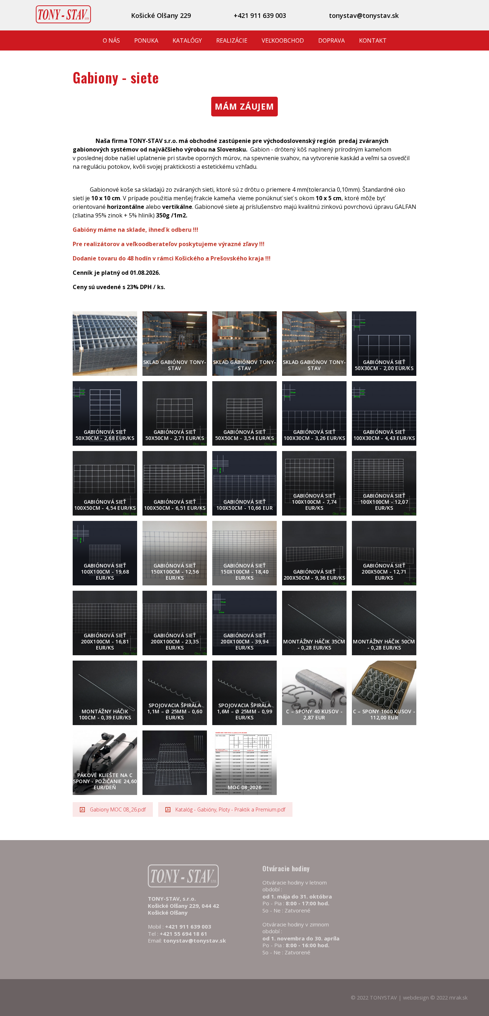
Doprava (331, 40)
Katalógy (187, 40)
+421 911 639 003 (260, 15)
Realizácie (231, 40)
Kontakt (373, 40)
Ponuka (146, 40)
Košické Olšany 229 (161, 15)
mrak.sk (458, 997)
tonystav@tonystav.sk (364, 15)
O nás (111, 40)
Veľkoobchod (283, 40)
